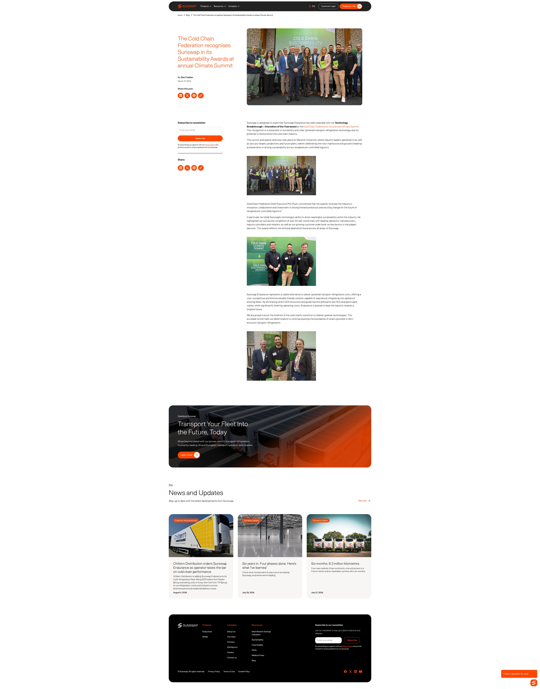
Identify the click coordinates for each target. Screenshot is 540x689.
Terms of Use (229, 671)
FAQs (254, 650)
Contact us (232, 657)
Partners (231, 642)
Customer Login (328, 6)
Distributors (232, 647)
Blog (254, 660)
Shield (205, 637)
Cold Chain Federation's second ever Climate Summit (331, 126)
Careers (230, 652)
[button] (206, 6)
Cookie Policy (244, 671)
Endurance (207, 631)
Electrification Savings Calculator (261, 633)
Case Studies (257, 645)
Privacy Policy (214, 671)
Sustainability (257, 640)
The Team (231, 637)
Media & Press (258, 655)
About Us (231, 631)
